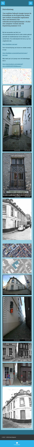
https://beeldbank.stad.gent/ (10, 44)
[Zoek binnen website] (3, 3)
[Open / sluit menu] (31, 3)
